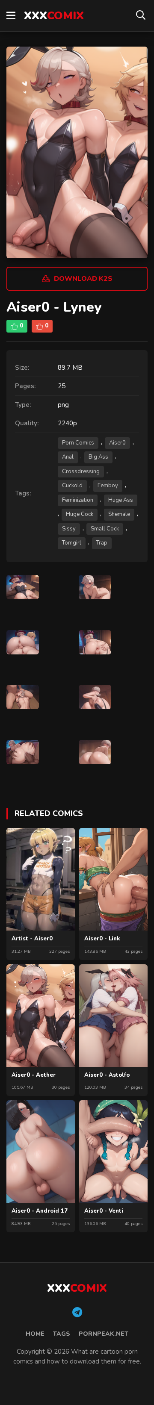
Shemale (119, 514)
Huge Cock (79, 514)
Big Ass (98, 457)
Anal (68, 457)
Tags (61, 1334)
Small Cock (105, 529)
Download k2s (83, 278)
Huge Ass (120, 500)
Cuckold (72, 485)
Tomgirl (71, 543)
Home (35, 1334)
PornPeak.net (103, 1334)
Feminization (77, 500)
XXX (54, 15)
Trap (101, 543)
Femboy (108, 485)
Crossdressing (81, 471)
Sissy (69, 529)
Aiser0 (117, 443)
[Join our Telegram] (77, 1312)
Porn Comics (78, 443)
